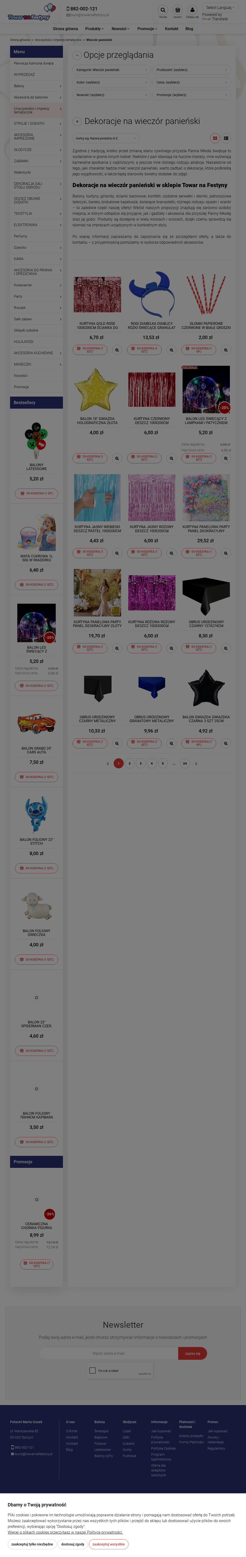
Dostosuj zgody (72, 1544)
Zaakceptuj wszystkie (108, 1544)
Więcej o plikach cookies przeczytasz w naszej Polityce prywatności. (65, 1532)
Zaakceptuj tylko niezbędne (32, 1544)
